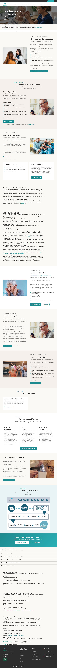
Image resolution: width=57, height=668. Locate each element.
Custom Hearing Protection (36, 654)
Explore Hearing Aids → (8, 121)
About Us (21, 652)
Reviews (35, 4)
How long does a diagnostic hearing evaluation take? (10, 553)
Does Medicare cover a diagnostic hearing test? (13, 579)
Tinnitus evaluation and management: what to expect (40, 275)
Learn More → (45, 304)
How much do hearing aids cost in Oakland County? (10, 562)
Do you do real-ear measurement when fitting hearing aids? (12, 556)
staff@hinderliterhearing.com (49, 654)
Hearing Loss (22, 31)
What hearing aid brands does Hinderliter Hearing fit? (11, 559)
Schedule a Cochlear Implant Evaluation (28, 448)
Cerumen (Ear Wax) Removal (36, 659)
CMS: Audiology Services (29, 243)
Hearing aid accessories (7, 641)
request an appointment (22, 202)
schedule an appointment (19, 635)
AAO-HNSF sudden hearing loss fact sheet (25, 610)
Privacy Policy (15, 666)
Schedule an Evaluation (35, 304)
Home (11, 4)
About (15, 4)
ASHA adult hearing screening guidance (35, 236)
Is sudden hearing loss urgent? (10, 605)
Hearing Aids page (31, 124)
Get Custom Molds (9, 407)
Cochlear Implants (41, 31)
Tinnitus (26, 31)
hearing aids (10, 635)
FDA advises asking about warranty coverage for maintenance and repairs (23, 262)
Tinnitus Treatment (35, 656)
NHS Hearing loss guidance (11, 610)
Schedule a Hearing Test (36, 177)
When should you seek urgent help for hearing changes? (15, 608)
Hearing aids (5, 640)
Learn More (39, 4)
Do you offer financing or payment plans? (12, 581)
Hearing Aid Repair (35, 653)
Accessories (30, 4)
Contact (44, 4)
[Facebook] (6, 656)
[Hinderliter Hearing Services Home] (5, 4)
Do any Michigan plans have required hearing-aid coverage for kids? (17, 580)
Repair (30, 31)
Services (18, 4)
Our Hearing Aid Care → (18, 345)
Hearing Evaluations (9, 31)
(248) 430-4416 (51, 4)
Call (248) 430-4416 (36, 542)
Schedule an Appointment (22, 542)
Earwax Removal (48, 31)
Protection (35, 31)
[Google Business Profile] (3, 656)
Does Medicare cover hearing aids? (10, 577)
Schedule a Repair (7, 345)
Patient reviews (6, 642)
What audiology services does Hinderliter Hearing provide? (12, 550)
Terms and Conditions (21, 666)
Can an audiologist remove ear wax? (7, 565)
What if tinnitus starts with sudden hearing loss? (13, 607)
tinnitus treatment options (14, 26)
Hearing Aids (24, 4)
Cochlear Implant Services (36, 657)
